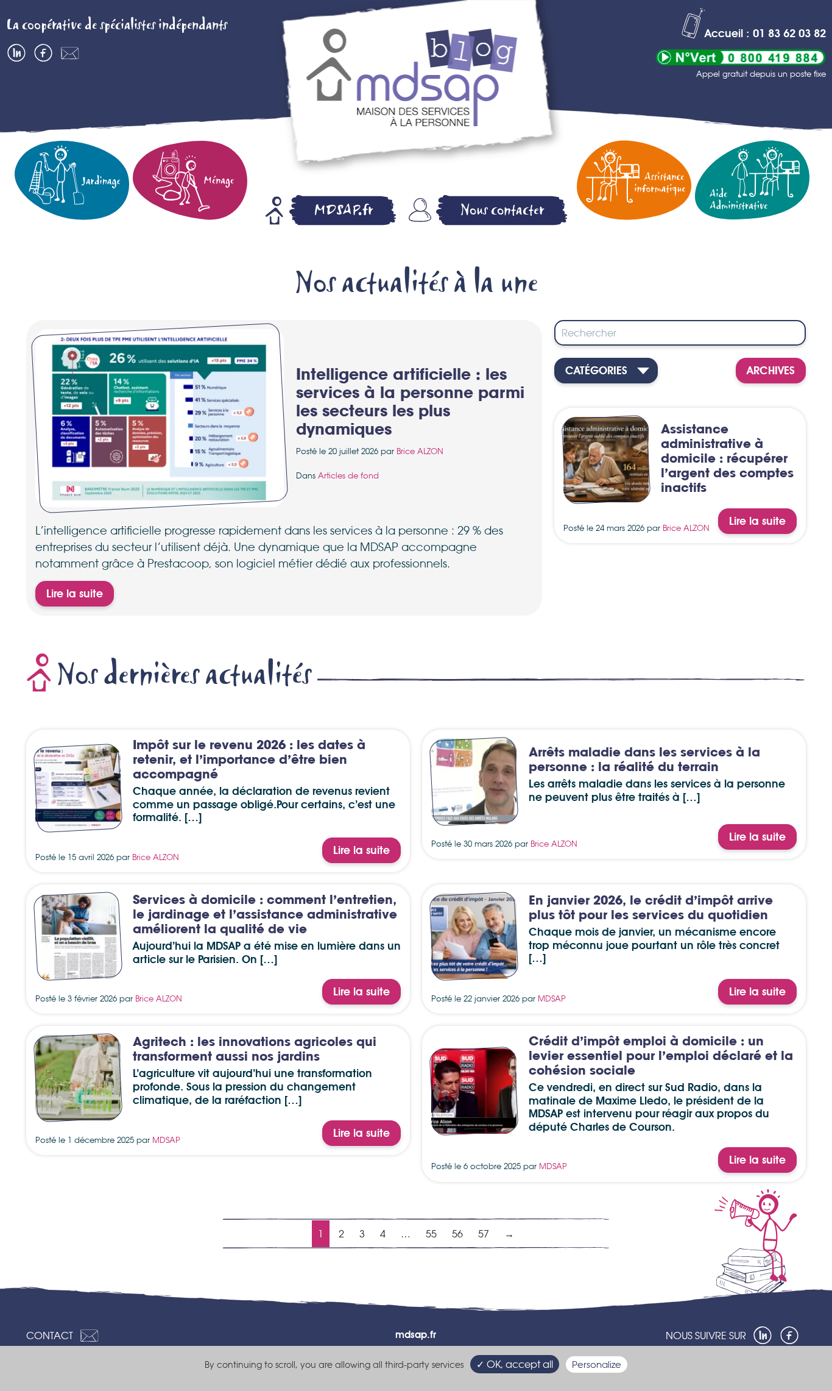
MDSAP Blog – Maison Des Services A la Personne (418, 89)
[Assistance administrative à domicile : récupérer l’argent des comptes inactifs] (606, 495)
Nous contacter (502, 210)
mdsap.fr (415, 1335)
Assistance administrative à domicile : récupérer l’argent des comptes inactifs (727, 459)
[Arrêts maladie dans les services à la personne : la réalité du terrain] (473, 817)
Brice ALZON (420, 451)
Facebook (43, 53)
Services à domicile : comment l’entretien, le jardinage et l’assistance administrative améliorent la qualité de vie (265, 915)
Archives (771, 371)
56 (457, 1234)
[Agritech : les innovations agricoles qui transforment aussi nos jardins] (78, 1113)
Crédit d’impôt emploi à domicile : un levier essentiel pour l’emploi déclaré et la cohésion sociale (661, 1056)
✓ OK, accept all (514, 1364)
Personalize (596, 1364)
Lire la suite (74, 594)
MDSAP (552, 998)
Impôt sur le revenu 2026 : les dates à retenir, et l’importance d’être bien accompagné (249, 760)
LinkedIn (16, 53)
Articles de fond (348, 475)
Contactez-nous (70, 53)
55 (431, 1234)
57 (483, 1234)
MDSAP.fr (343, 210)
